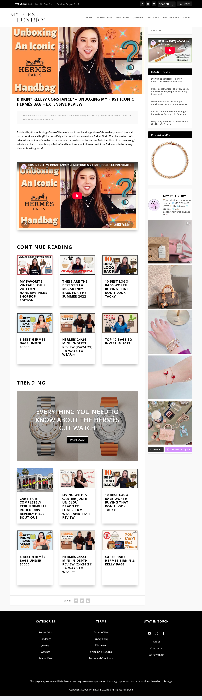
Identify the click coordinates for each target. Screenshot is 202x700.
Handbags (122, 17)
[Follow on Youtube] (149, 633)
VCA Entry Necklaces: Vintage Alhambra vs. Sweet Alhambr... (56, 4)
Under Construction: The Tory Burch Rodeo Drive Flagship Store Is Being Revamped (170, 91)
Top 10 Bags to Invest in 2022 (118, 341)
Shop (186, 17)
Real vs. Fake (171, 17)
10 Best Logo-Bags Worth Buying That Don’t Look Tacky (117, 289)
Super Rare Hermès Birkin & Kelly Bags (120, 560)
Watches (153, 17)
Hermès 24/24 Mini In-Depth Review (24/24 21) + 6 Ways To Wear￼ (77, 347)
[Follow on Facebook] (164, 633)
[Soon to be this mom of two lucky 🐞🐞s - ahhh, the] (170, 377)
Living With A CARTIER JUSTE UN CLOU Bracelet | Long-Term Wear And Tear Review (76, 505)
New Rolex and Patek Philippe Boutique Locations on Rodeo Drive (169, 103)
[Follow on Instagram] (156, 633)
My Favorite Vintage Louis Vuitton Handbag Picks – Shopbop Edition (35, 290)
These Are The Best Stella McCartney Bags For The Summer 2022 (75, 289)
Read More (77, 440)
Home (88, 17)
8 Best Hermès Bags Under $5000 (32, 343)
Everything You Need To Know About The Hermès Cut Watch (77, 419)
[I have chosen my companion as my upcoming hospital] (170, 287)
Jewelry (138, 17)
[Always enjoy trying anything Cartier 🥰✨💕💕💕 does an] (170, 332)
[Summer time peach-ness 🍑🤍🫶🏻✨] (170, 423)
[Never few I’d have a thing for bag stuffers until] (170, 241)
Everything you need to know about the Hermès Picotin (169, 123)
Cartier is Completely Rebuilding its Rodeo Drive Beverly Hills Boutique (33, 508)
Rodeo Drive (104, 17)
